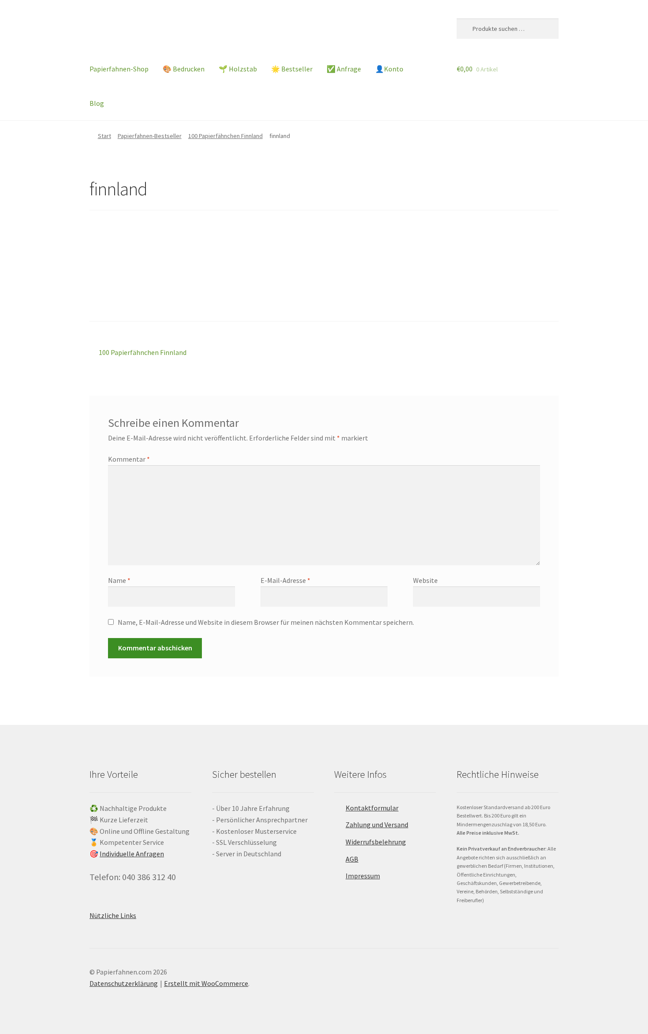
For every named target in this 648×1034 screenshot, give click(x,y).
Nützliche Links (112, 915)
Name (119, 580)
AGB (352, 859)
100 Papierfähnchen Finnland (225, 136)
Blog (96, 103)
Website (425, 580)
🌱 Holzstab (238, 68)
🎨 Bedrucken (184, 68)
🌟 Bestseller (292, 68)
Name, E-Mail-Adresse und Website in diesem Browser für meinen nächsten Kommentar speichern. (266, 622)
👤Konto (389, 68)
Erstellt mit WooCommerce (206, 983)
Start (104, 136)
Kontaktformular (372, 807)
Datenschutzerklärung (123, 983)
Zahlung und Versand (377, 824)
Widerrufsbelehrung (376, 841)
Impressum (363, 875)
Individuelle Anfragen (132, 853)
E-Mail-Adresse (285, 580)
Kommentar (129, 459)
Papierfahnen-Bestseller (150, 136)
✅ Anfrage (344, 68)
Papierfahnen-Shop (119, 68)
